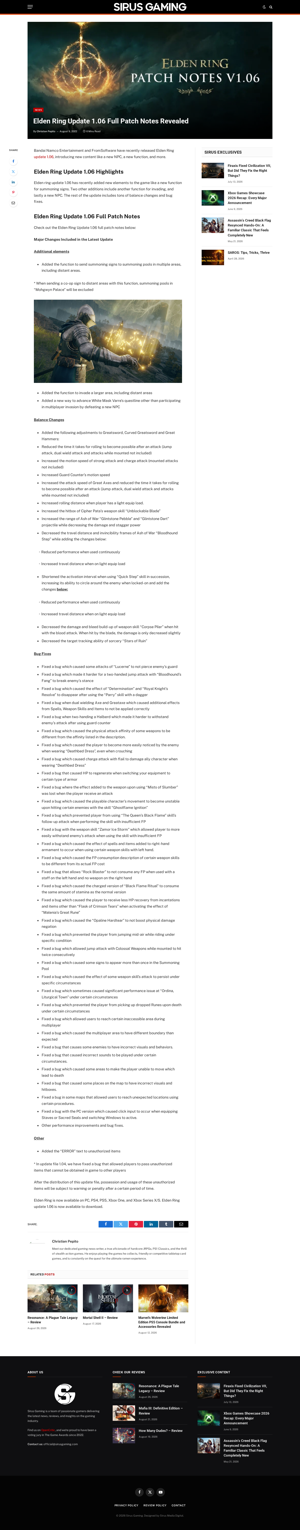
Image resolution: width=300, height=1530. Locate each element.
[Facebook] (13, 161)
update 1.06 (43, 157)
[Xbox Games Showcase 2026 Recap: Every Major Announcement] (213, 198)
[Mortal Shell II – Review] (108, 1298)
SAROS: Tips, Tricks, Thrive (249, 253)
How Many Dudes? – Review (161, 1431)
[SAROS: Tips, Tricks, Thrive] (213, 257)
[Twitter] (13, 171)
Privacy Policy (126, 1505)
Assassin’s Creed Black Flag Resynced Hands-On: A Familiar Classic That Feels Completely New (249, 227)
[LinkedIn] (13, 182)
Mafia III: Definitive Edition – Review (161, 1410)
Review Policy (155, 1505)
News (38, 110)
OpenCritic (48, 1430)
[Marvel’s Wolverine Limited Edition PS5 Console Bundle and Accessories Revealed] (163, 1298)
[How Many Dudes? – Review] (124, 1435)
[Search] (270, 6)
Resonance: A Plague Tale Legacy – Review (53, 1320)
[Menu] (30, 6)
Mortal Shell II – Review (100, 1318)
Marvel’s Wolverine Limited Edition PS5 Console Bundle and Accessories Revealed (161, 1322)
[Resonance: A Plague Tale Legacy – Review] (53, 1298)
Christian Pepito (46, 131)
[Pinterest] (13, 192)
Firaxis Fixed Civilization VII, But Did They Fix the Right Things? (249, 171)
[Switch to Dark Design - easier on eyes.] (264, 7)
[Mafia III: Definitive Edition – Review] (124, 1413)
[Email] (13, 203)
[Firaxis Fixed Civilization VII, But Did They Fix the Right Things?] (213, 170)
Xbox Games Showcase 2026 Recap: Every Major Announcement (247, 198)
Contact (179, 1505)
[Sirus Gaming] (150, 6)
